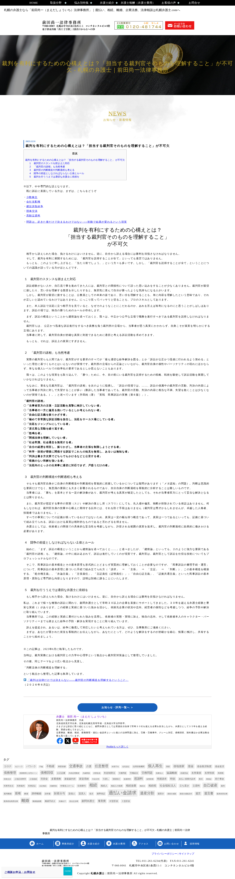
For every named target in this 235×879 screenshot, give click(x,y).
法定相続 (42, 786)
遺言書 (208, 793)
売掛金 (44, 778)
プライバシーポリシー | (165, 853)
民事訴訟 (32, 786)
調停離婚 (36, 793)
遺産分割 (147, 793)
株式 (201, 779)
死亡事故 (219, 779)
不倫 (41, 766)
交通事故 (76, 766)
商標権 (220, 773)
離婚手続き (50, 801)
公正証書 (61, 773)
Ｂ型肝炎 (113, 801)
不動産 (50, 766)
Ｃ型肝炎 (126, 801)
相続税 (152, 785)
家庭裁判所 (70, 779)
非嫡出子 (62, 801)
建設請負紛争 (34, 206)
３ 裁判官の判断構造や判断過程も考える (51, 170)
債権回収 (47, 772)
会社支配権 (33, 201)
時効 (172, 778)
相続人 (104, 786)
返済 (91, 794)
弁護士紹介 (107, 2)
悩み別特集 (81, 2)
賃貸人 (82, 793)
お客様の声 (169, 2)
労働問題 (122, 773)
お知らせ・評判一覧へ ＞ (117, 707)
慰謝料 (138, 778)
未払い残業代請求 (187, 779)
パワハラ (31, 766)
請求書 (48, 794)
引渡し (106, 779)
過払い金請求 (123, 792)
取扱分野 (56, 2)
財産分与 (59, 793)
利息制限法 (109, 773)
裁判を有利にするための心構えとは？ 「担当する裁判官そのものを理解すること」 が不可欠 (75, 159)
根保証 (209, 779)
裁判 (223, 786)
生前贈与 (81, 786)
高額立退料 (33, 215)
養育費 (102, 800)
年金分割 (95, 779)
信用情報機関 (138, 766)
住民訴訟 (125, 766)
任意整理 (101, 766)
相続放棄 (131, 785)
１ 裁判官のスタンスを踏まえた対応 (49, 163)
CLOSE (68, 871)
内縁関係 (86, 773)
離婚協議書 (37, 801)
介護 (88, 766)
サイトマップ (186, 853)
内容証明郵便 (74, 773)
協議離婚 (172, 772)
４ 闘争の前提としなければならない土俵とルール (56, 173)
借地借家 (178, 766)
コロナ (8, 766)
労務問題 (147, 772)
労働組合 (134, 773)
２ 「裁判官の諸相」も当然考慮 (47, 166)
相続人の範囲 (116, 786)
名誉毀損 (209, 773)
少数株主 (32, 197)
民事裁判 (21, 786)
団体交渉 (32, 211)
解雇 (26, 794)
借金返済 (219, 766)
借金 (191, 766)
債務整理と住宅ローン (28, 773)
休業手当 (115, 766)
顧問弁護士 (88, 801)
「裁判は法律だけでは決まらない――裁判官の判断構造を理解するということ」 (78, 680)
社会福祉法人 (168, 785)
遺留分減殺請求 (186, 794)
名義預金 (184, 773)
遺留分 (161, 793)
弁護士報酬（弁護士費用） (138, 2)
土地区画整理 (20, 779)
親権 (18, 793)
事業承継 (62, 766)
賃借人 (71, 793)
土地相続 (33, 779)
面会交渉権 (73, 801)
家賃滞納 (84, 779)
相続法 (142, 786)
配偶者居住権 (222, 794)
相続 (93, 785)
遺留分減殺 (171, 794)
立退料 (196, 785)
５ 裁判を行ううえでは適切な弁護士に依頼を (54, 176)
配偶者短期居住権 (11, 801)
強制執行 (116, 779)
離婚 (25, 800)
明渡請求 (162, 778)
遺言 (198, 793)
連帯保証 (101, 793)
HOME (33, 2)
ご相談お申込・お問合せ (19, 872)
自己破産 (210, 785)
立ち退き (184, 785)
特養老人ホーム (67, 786)
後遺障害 (127, 779)
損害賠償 (149, 779)
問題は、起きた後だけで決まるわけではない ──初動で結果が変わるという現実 (76, 221)
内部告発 (96, 773)
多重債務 (56, 779)
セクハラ (19, 766)
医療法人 (159, 773)
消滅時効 (53, 786)
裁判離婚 (8, 794)
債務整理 (10, 772)
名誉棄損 (196, 773)
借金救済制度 (204, 766)
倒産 (168, 766)
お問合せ (194, 2)
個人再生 (155, 766)
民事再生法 (8, 786)
